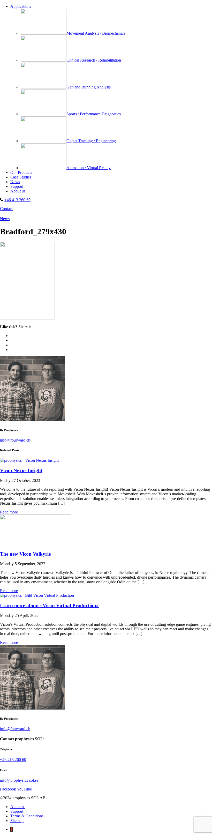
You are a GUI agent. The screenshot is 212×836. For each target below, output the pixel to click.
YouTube (24, 789)
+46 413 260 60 (17, 200)
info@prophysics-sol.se (19, 780)
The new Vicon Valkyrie (25, 554)
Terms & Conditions (26, 816)
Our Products (21, 172)
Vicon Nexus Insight (21, 470)
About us (17, 191)
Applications (20, 6)
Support (16, 186)
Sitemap (17, 820)
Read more (9, 512)
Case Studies (20, 177)
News (15, 182)
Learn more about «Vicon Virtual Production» (49, 605)
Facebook (8, 789)
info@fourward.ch (15, 440)
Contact (6, 208)
